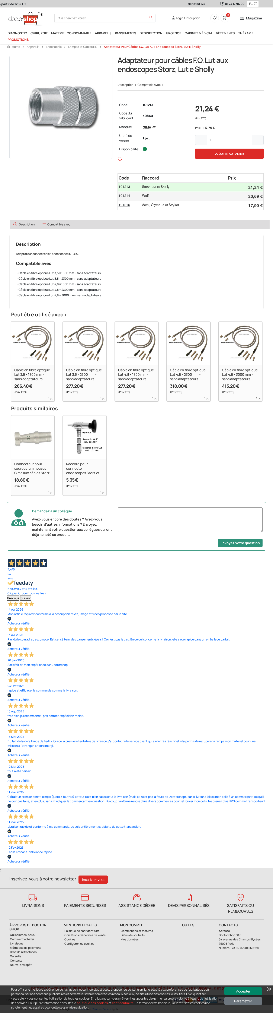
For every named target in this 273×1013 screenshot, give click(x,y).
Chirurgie (39, 33)
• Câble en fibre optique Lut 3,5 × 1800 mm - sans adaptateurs (58, 273)
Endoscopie (54, 47)
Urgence (173, 33)
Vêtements (225, 33)
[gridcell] (129, 187)
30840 (148, 116)
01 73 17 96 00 (234, 4)
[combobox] (250, 4)
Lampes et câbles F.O (82, 47)
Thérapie (245, 33)
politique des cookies (92, 1003)
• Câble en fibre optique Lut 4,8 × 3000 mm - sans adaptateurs (58, 295)
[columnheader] (129, 178)
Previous (13, 598)
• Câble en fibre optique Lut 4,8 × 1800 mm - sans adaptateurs (58, 284)
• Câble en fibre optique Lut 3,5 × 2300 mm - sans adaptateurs (58, 278)
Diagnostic (17, 33)
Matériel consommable (71, 33)
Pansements (125, 33)
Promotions (18, 39)
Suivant (25, 598)
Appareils (103, 33)
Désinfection (151, 33)
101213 (148, 105)
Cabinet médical (199, 33)
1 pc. (146, 138)
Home (13, 46)
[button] (256, 4)
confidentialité (123, 1003)
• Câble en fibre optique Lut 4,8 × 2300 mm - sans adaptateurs (58, 290)
